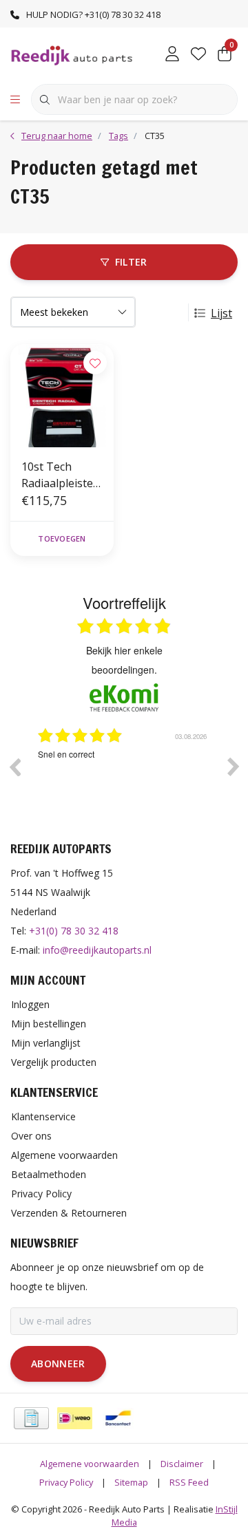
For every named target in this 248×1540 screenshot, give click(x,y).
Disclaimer (182, 1463)
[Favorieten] (198, 55)
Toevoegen (61, 538)
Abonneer (58, 1363)
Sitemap (131, 1482)
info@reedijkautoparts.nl (97, 949)
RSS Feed (189, 1482)
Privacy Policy (66, 1482)
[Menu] (15, 100)
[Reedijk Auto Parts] (72, 54)
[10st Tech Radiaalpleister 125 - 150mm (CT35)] (62, 395)
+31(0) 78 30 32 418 (73, 930)
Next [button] (233, 766)
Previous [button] (14, 766)
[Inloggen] (172, 55)
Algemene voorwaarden (89, 1463)
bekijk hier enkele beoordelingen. (124, 659)
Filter (131, 261)
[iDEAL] (74, 1418)
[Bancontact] (118, 1418)
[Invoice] (31, 1418)
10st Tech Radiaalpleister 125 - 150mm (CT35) (59, 475)
